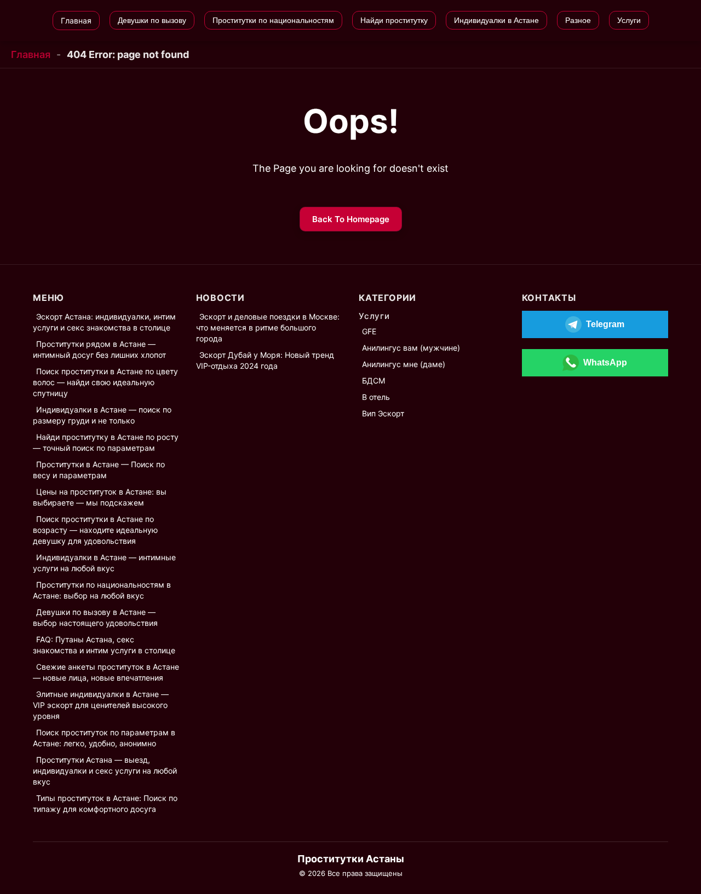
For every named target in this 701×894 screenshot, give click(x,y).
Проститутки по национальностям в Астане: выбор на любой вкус (102, 590)
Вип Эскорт (383, 413)
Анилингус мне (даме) (403, 364)
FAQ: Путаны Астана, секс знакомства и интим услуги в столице (104, 645)
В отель (376, 397)
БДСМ (373, 380)
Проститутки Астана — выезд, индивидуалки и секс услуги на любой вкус (105, 770)
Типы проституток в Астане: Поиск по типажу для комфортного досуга (105, 803)
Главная (30, 54)
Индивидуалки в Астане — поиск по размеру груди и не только (102, 415)
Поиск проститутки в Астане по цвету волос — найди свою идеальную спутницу (105, 382)
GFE (369, 331)
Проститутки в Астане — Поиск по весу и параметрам (99, 470)
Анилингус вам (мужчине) (411, 347)
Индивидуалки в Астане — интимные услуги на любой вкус (104, 563)
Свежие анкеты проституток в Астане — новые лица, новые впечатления (106, 672)
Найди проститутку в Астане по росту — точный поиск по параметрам (106, 442)
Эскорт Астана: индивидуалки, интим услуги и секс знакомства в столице (104, 322)
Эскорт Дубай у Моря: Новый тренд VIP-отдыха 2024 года (265, 360)
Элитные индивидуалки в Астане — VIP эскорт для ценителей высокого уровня (101, 705)
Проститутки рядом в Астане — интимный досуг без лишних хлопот (99, 349)
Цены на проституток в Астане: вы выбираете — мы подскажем (99, 497)
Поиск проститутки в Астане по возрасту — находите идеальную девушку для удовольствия (95, 529)
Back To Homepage (350, 219)
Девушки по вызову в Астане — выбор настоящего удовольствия (95, 617)
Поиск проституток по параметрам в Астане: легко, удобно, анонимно (104, 738)
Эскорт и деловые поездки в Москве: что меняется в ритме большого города (268, 327)
